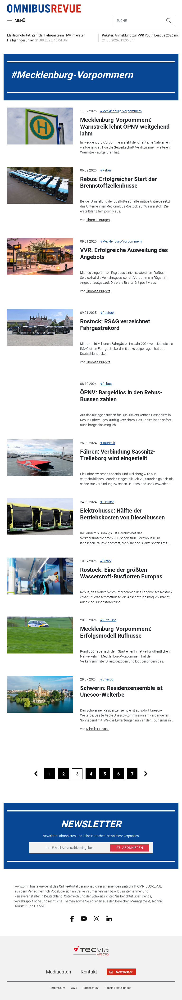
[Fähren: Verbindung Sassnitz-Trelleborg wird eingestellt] (40, 457)
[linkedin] (109, 918)
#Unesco (106, 679)
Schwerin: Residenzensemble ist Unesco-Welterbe (121, 691)
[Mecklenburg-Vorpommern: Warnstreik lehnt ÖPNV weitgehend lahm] (40, 126)
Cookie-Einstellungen (118, 988)
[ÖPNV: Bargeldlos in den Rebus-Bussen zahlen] (40, 398)
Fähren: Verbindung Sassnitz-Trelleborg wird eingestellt (117, 455)
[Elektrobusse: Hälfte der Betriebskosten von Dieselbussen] (40, 516)
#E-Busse (107, 502)
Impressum (58, 988)
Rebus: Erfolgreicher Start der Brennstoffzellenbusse (118, 182)
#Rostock (107, 313)
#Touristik (107, 443)
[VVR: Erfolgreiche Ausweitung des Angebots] (40, 256)
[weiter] (146, 773)
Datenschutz (90, 988)
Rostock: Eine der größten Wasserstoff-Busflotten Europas (121, 573)
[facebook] (72, 918)
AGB (74, 988)
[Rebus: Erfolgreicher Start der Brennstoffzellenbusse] (40, 185)
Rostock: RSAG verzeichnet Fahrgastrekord (115, 325)
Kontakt (89, 972)
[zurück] (36, 773)
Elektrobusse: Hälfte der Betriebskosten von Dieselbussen (122, 514)
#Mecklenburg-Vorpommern (121, 111)
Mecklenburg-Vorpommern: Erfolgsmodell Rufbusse (115, 632)
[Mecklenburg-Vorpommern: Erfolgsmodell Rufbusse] (40, 635)
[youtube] (84, 918)
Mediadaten (58, 972)
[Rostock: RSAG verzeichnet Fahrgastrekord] (40, 327)
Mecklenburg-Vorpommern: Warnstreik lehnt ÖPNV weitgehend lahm (125, 127)
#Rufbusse (108, 620)
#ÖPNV (105, 561)
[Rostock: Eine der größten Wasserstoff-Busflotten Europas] (40, 576)
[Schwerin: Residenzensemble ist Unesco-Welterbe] (40, 694)
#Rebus (106, 170)
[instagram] (96, 918)
